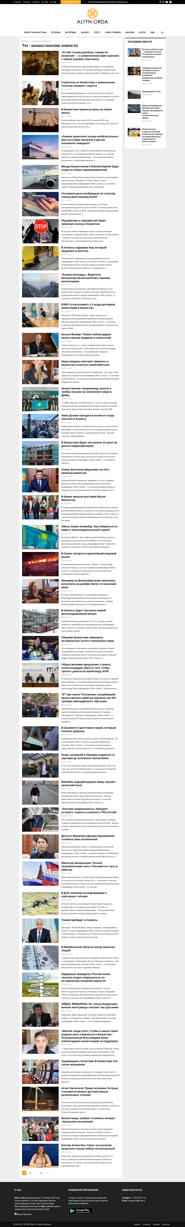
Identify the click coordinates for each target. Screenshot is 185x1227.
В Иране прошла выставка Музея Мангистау (83, 498)
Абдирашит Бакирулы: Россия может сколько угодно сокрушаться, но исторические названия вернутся (86, 977)
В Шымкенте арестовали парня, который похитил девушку (88, 730)
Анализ (85, 32)
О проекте (17, 2)
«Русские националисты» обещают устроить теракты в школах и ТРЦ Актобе (89, 811)
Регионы (55, 32)
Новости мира (113, 32)
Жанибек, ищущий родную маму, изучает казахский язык (88, 784)
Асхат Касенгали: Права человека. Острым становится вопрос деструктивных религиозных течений (89, 1091)
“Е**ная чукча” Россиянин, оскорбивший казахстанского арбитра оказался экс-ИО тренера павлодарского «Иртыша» (88, 698)
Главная (137, 1224)
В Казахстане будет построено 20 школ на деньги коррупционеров (89, 444)
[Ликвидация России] (134, 94)
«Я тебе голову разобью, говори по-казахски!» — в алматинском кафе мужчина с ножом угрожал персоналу (90, 56)
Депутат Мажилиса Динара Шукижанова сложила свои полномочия (87, 838)
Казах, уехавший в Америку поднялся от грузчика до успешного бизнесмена (88, 757)
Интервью (70, 32)
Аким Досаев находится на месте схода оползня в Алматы (87, 417)
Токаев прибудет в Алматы (79, 920)
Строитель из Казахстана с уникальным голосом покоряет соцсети (88, 84)
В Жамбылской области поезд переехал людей (88, 949)
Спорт (97, 32)
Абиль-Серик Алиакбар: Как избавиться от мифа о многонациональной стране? (89, 528)
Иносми (130, 32)
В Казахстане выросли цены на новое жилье (86, 111)
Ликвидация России (151, 91)
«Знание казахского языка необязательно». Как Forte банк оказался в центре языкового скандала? (90, 140)
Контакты (36, 2)
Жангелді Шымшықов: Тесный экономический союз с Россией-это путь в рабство (89, 866)
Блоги (142, 32)
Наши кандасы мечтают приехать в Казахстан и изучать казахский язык (85, 363)
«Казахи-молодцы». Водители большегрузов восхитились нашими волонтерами (85, 278)
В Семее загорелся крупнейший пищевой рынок (88, 555)
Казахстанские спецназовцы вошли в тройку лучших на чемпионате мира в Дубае (86, 392)
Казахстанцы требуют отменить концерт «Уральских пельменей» (88, 1120)
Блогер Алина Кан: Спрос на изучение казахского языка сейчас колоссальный (88, 1147)
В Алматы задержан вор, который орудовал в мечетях (83, 249)
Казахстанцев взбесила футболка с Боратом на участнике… (112, 2)
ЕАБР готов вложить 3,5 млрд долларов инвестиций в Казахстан (88, 306)
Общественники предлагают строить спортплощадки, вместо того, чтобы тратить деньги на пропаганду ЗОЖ (86, 668)
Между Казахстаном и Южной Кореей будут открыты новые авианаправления (90, 168)
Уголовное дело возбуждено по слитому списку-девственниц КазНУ (88, 195)
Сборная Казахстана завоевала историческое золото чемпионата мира (87, 639)
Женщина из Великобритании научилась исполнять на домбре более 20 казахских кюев (88, 584)
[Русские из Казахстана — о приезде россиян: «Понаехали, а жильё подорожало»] (134, 52)
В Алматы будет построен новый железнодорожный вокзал (83, 612)
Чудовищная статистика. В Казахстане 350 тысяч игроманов (89, 1063)
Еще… (153, 32)
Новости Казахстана (35, 32)
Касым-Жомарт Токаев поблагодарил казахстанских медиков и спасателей (86, 336)
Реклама (26, 2)
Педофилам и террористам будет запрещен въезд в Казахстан (83, 222)
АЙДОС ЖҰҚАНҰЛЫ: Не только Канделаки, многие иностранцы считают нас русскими (89, 1006)
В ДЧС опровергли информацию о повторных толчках (84, 895)
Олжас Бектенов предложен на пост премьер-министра (85, 471)
